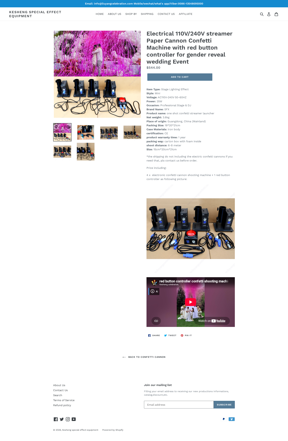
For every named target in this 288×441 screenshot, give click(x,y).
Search (57, 395)
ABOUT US (114, 14)
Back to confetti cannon (147, 357)
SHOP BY (131, 14)
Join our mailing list (158, 385)
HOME (100, 14)
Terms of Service (63, 400)
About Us (59, 385)
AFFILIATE (185, 14)
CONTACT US (166, 14)
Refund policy (62, 405)
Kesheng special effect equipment (35, 14)
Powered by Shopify (112, 430)
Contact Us (60, 390)
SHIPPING (147, 14)
